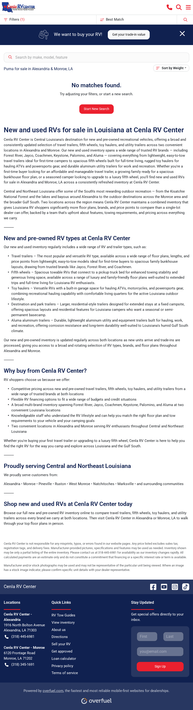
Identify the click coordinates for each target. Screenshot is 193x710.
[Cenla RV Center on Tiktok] (183, 586)
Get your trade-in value (128, 34)
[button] (169, 7)
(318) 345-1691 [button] (22, 664)
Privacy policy (62, 666)
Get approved (62, 651)
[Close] (182, 33)
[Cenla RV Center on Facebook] (151, 586)
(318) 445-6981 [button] (22, 636)
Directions (60, 637)
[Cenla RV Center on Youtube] (162, 586)
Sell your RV (61, 644)
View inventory (63, 622)
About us (59, 630)
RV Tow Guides (63, 615)
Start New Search (96, 109)
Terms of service (65, 673)
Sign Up (160, 666)
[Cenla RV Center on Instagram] (173, 586)
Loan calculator (64, 659)
